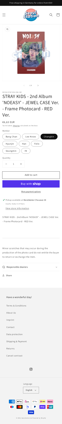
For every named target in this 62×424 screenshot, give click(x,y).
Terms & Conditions (16, 305)
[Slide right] (37, 85)
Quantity (6, 158)
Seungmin (11, 150)
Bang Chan (11, 136)
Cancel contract (14, 355)
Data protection (14, 334)
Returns (10, 348)
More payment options (31, 191)
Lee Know (30, 136)
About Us (11, 312)
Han (24, 143)
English (29, 390)
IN (26, 150)
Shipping (16, 126)
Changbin (49, 136)
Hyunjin (10, 143)
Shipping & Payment (16, 341)
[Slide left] (24, 85)
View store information (17, 208)
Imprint (10, 319)
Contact (10, 327)
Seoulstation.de (26, 418)
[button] (3, 14)
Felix (36, 143)
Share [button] (9, 275)
